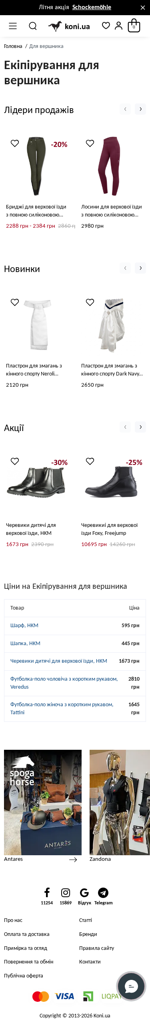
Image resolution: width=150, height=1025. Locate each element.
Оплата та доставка (27, 935)
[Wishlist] (15, 143)
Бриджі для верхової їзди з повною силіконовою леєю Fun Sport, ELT (36, 211)
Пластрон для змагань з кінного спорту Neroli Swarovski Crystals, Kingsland (34, 370)
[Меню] (13, 26)
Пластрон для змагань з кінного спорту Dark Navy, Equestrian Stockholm (110, 370)
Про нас (13, 921)
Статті (85, 921)
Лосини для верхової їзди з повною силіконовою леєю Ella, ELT (111, 211)
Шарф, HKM (24, 626)
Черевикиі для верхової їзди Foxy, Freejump (109, 529)
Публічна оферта (23, 976)
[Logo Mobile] (69, 26)
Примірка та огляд (25, 949)
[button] (125, 109)
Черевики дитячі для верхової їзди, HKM (31, 529)
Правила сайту (96, 949)
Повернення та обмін (28, 962)
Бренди (88, 935)
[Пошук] (33, 26)
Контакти (90, 962)
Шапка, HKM (25, 644)
